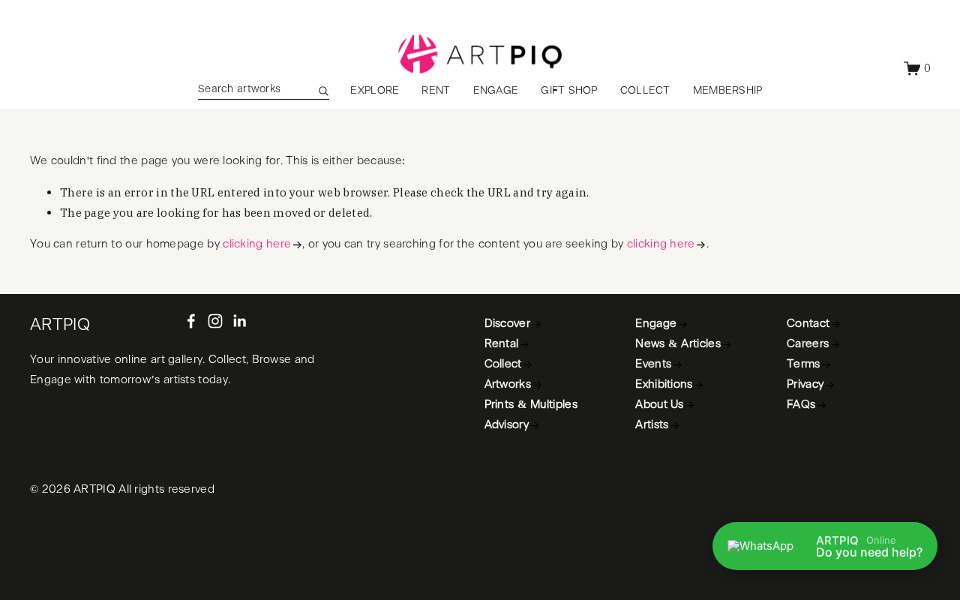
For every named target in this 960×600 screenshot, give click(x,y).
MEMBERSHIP (728, 91)
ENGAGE (496, 91)
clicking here (257, 244)
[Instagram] (215, 321)
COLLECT (645, 91)
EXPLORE (374, 91)
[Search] (323, 91)
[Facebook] (191, 321)
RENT (436, 91)
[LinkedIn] (239, 321)
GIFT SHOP (569, 91)
